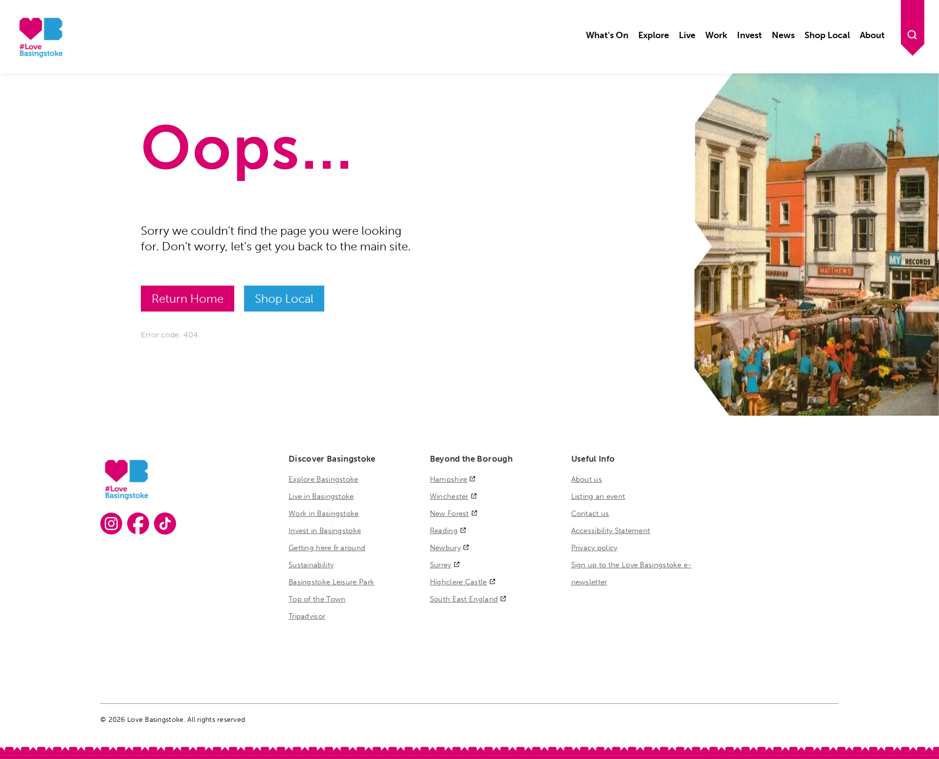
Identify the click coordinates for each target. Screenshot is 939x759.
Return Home (188, 298)
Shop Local (284, 298)
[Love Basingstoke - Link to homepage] (40, 56)
